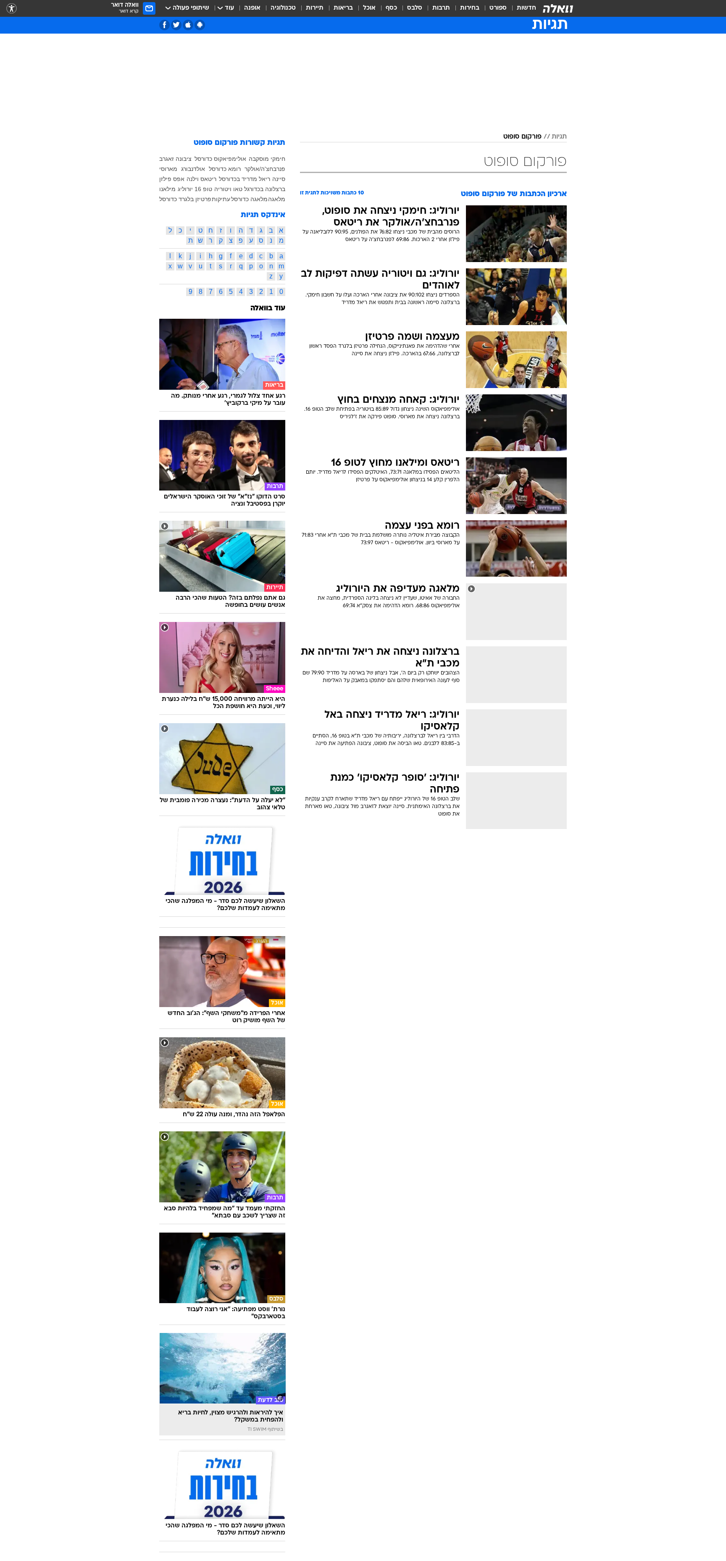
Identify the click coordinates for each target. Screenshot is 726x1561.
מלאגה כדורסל (249, 199)
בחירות (469, 8)
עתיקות (221, 199)
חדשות (526, 8)
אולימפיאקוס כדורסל (220, 158)
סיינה (278, 179)
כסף (391, 8)
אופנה (252, 8)
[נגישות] (11, 8)
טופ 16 (203, 189)
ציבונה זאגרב (175, 158)
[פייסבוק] (164, 25)
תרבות (441, 8)
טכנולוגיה (283, 8)
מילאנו (167, 189)
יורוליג (185, 189)
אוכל (369, 8)
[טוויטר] (176, 25)
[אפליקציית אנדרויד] (200, 25)
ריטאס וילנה (201, 179)
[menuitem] (521, 8)
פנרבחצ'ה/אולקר (265, 168)
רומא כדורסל (225, 168)
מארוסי (168, 168)
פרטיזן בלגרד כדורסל (185, 199)
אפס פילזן (171, 179)
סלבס (414, 8)
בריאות (343, 8)
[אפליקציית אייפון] (188, 25)
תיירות (315, 8)
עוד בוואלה (267, 308)
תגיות (559, 137)
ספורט (498, 8)
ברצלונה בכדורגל (264, 189)
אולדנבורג (193, 168)
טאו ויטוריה (228, 189)
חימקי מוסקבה (267, 158)
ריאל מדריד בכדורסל (244, 179)
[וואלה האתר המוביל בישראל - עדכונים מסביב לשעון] (558, 8)
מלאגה (276, 199)
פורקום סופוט (522, 137)
